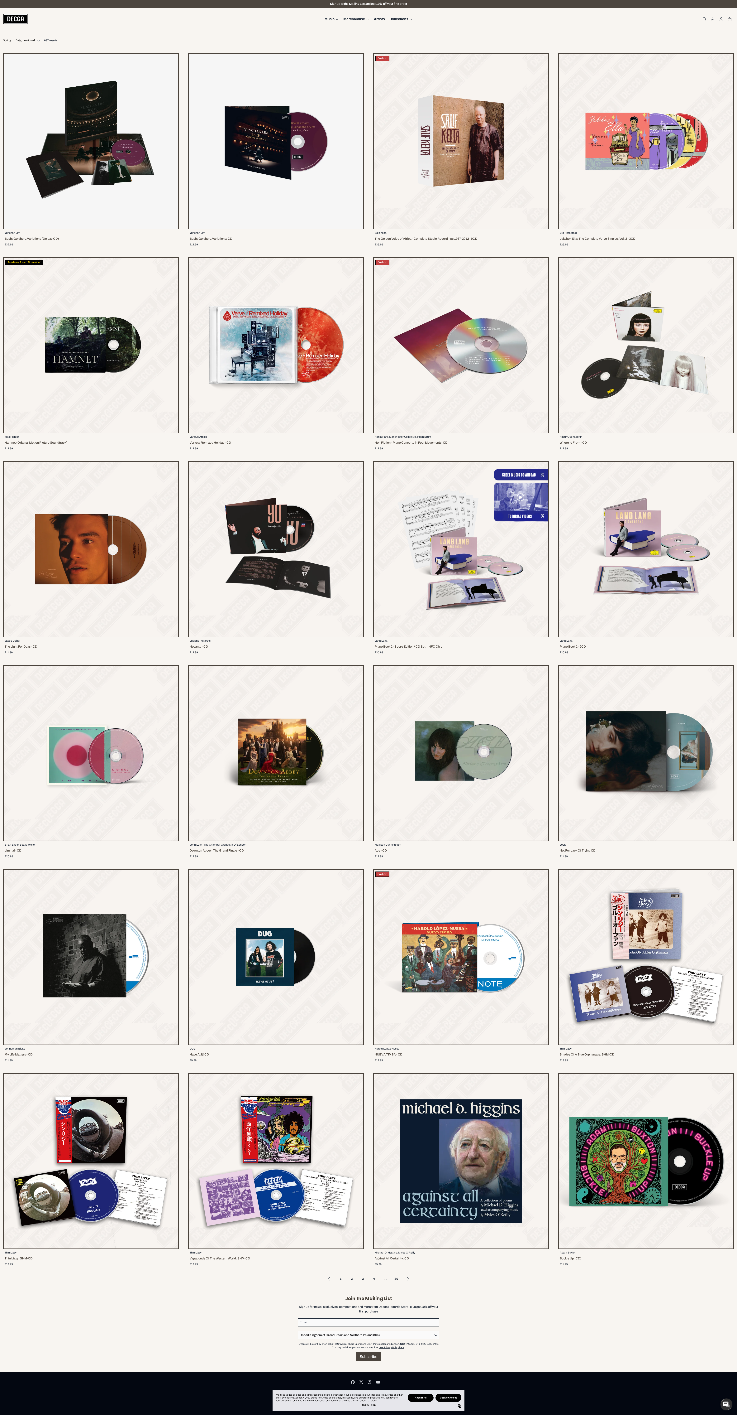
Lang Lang (381, 640)
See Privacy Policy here (391, 1347)
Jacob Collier (12, 640)
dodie (563, 844)
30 (396, 1278)
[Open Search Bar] (704, 19)
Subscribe (368, 1357)
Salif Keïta (381, 232)
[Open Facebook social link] (353, 1382)
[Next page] (407, 1279)
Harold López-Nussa (387, 1048)
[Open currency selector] (713, 19)
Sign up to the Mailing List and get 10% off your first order (368, 3)
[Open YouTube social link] (378, 1382)
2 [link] (352, 1278)
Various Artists (198, 436)
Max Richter (12, 436)
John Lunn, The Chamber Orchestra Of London (218, 844)
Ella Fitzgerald (568, 232)
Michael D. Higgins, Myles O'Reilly (395, 1252)
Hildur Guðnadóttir (571, 436)
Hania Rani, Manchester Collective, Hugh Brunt (403, 436)
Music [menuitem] (330, 19)
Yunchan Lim (12, 232)
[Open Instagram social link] (369, 1382)
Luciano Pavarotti (200, 640)
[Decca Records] (15, 19)
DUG (193, 1048)
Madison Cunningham (388, 844)
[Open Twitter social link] (361, 1382)
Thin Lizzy (566, 1048)
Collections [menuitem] (398, 19)
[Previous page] (329, 1279)
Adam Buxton (568, 1252)
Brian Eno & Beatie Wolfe (20, 844)
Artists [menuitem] (379, 19)
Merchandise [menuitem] (354, 19)
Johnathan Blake (15, 1048)
